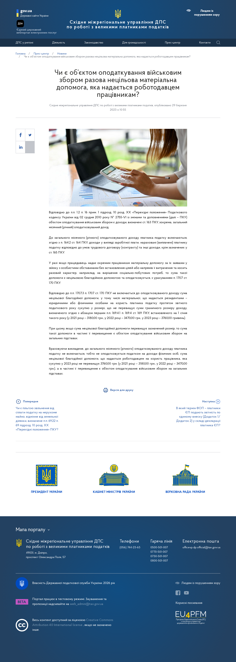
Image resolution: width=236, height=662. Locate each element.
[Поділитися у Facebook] (20, 135)
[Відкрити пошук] (218, 43)
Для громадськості (134, 42)
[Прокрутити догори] (217, 647)
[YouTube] (186, 592)
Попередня (30, 401)
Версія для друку (121, 390)
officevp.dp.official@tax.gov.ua (201, 547)
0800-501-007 (159, 560)
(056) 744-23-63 (130, 547)
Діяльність (58, 42)
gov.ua (26, 11)
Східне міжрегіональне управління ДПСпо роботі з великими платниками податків (118, 25)
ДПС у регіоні (24, 42)
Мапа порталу (30, 529)
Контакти (205, 42)
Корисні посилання (189, 603)
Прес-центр (172, 42)
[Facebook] (178, 592)
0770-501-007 (159, 551)
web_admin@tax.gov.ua (86, 604)
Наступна (208, 401)
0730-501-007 (159, 556)
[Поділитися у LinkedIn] (20, 147)
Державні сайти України (34, 16)
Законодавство (93, 42)
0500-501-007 (159, 547)
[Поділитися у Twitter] (29, 135)
